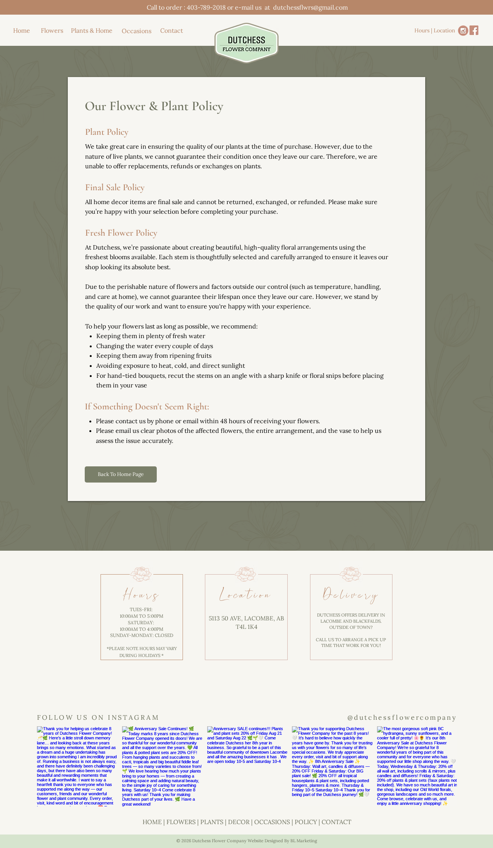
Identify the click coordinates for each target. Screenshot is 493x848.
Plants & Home (91, 30)
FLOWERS (181, 822)
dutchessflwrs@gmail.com (310, 7)
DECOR (239, 822)
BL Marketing (303, 840)
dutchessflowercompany (405, 717)
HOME (152, 822)
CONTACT (336, 822)
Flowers (52, 30)
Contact (171, 30)
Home (21, 30)
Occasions (136, 31)
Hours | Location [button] (434, 30)
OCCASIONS (272, 822)
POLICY (306, 822)
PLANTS (211, 822)
